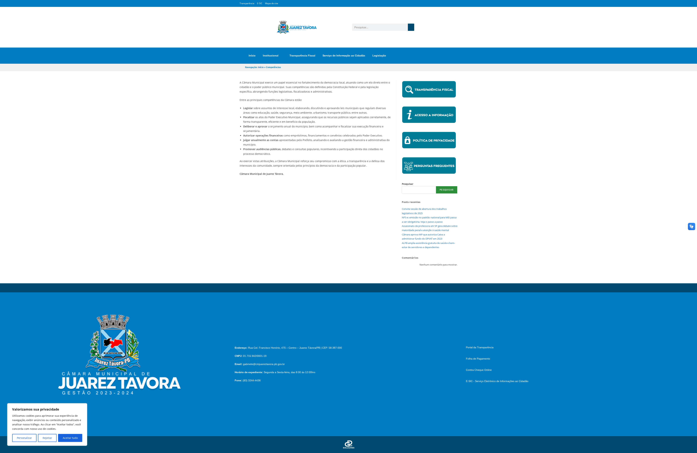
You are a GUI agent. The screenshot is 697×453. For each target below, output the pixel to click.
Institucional (270, 55)
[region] (47, 424)
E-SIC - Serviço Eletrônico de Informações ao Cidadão (497, 381)
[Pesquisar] (411, 27)
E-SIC (259, 3)
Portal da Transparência (480, 347)
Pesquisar (407, 183)
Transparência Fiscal (302, 55)
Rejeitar (47, 438)
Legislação (379, 55)
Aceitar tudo (70, 438)
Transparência (247, 3)
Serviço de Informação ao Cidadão (344, 55)
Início (252, 55)
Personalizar (24, 438)
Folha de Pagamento (478, 358)
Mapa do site (271, 3)
